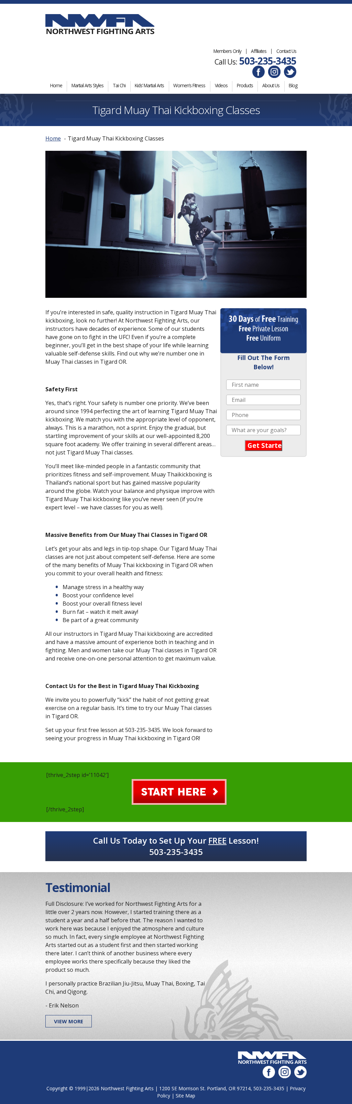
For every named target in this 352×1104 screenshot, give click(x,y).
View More (68, 1021)
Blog (293, 85)
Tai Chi (119, 85)
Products (245, 85)
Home (56, 85)
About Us (270, 85)
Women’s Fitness (189, 85)
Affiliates (258, 51)
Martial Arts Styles (87, 85)
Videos (221, 85)
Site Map (185, 1095)
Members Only (227, 51)
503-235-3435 (267, 60)
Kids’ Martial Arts (149, 85)
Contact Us (286, 51)
